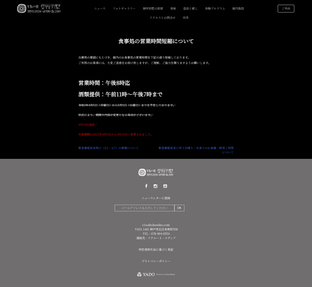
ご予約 (286, 9)
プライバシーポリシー (156, 261)
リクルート (155, 238)
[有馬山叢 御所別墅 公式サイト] (39, 8)
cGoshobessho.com (156, 225)
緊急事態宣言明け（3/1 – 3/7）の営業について (108, 148)
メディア (170, 238)
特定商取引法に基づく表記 (156, 249)
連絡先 (141, 238)
